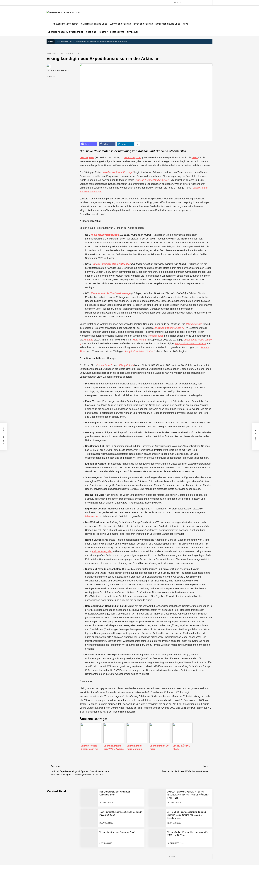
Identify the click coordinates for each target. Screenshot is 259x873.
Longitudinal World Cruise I (139, 351)
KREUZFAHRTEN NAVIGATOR (58, 70)
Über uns (91, 32)
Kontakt (103, 32)
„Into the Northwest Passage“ (117, 172)
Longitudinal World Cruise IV (190, 343)
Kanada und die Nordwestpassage (111, 293)
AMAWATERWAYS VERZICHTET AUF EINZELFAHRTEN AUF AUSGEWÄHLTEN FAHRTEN (188, 795)
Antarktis (88, 339)
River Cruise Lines (143, 24)
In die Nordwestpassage (105, 235)
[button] (88, 144)
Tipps (185, 24)
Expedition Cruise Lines (168, 24)
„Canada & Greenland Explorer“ (152, 180)
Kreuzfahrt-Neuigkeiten (65, 24)
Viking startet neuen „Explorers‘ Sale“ (117, 832)
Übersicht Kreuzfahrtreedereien (66, 32)
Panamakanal (155, 335)
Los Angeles (87, 157)
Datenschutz (117, 32)
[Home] (49, 24)
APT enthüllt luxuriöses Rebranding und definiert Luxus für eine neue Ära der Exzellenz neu (186, 815)
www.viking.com (132, 157)
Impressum (132, 32)
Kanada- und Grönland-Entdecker (111, 264)
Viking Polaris (139, 339)
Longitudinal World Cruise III (168, 328)
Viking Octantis (194, 324)
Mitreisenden (92, 516)
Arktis (195, 157)
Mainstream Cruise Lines (94, 24)
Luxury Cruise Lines (120, 24)
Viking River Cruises (73, 53)
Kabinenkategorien (102, 551)
